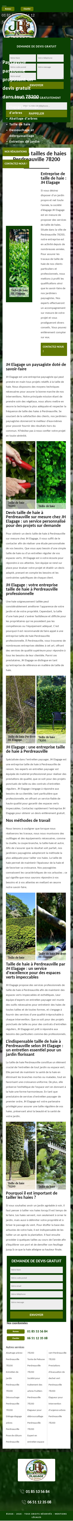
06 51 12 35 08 (37, 1338)
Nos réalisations (16, 151)
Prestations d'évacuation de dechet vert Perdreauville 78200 (57, 1378)
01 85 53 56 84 (37, 1331)
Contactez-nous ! (16, 163)
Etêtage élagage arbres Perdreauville (14, 1423)
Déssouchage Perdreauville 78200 (12, 1404)
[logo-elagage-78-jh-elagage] (19, 20)
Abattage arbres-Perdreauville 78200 (14, 1359)
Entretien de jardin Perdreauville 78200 (12, 1382)
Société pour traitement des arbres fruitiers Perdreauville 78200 (34, 1391)
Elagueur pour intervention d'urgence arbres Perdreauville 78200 (57, 1410)
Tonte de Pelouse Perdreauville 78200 (36, 1365)
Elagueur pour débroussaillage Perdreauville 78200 (35, 1420)
